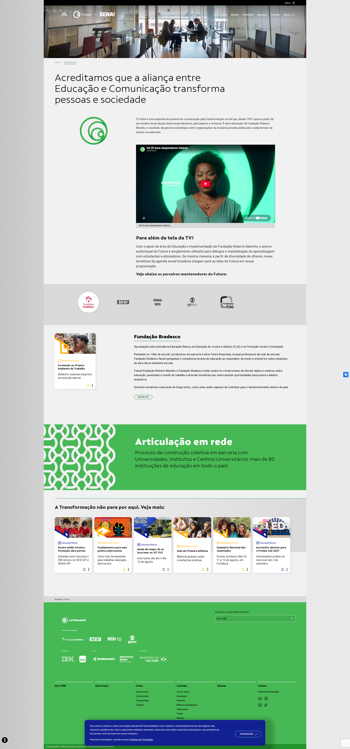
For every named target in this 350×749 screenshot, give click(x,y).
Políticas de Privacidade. (141, 739)
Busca (287, 15)
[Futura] (82, 14)
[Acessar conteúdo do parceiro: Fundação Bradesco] (88, 302)
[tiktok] (267, 705)
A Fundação (220, 15)
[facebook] (261, 705)
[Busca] (292, 15)
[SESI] (107, 14)
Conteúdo (248, 15)
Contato (275, 15)
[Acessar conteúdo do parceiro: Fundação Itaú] (226, 302)
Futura (234, 15)
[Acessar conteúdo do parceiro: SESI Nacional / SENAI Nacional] (157, 302)
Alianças (262, 15)
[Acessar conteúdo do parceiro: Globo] (192, 302)
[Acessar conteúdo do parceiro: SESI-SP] (123, 302)
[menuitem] (289, 3)
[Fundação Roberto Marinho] (64, 14)
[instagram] (267, 698)
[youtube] (261, 698)
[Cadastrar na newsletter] (291, 618)
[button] (88, 385)
